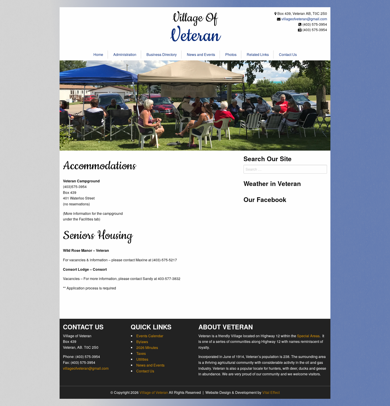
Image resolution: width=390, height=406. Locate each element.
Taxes (141, 353)
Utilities (142, 359)
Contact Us (288, 54)
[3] (197, 146)
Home (98, 54)
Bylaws (142, 341)
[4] (202, 146)
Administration (124, 54)
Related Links (258, 54)
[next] (324, 105)
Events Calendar (149, 335)
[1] (188, 146)
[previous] (65, 105)
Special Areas (308, 335)
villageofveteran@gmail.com (304, 18)
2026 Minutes (147, 347)
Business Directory (161, 54)
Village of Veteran (153, 392)
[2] (192, 146)
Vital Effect (271, 392)
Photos (231, 54)
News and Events (201, 54)
